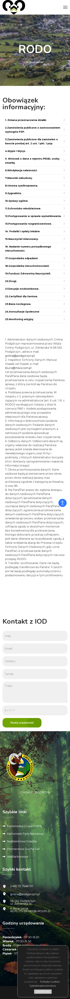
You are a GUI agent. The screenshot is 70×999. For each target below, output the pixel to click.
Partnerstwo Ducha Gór (23, 849)
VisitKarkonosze (17, 856)
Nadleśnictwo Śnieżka (22, 841)
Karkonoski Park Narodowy (25, 833)
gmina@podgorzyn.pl (20, 355)
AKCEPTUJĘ (43, 991)
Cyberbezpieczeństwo (43, 985)
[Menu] (65, 7)
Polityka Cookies (50, 981)
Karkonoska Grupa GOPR (24, 826)
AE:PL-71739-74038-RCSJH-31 (30, 911)
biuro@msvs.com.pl (18, 368)
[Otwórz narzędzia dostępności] (62, 503)
